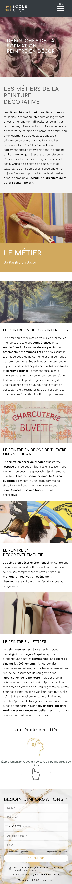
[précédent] (21, 774)
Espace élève (47, 879)
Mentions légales (30, 875)
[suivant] (50, 774)
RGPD (16, 875)
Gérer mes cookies (50, 875)
